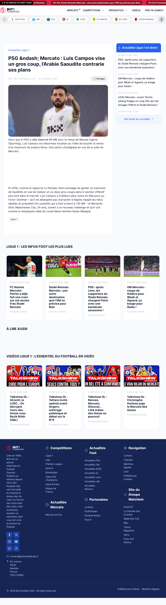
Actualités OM (92, 464)
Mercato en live (54, 514)
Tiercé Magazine (129, 529)
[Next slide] (161, 19)
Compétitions (91, 10)
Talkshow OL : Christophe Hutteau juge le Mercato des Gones (137, 403)
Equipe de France (51, 490)
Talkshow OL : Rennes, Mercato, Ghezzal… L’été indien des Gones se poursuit (97, 406)
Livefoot (89, 507)
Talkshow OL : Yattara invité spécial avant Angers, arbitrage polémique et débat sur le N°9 (58, 408)
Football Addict (93, 515)
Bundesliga (51, 472)
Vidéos (136, 10)
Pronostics (116, 10)
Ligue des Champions (51, 478)
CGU (126, 471)
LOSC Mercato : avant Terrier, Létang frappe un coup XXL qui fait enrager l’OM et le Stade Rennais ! (138, 101)
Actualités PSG (92, 460)
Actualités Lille (92, 481)
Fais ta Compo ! (154, 10)
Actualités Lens (93, 477)
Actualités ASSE (93, 468)
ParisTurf (128, 507)
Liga (48, 459)
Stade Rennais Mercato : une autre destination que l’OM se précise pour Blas (87, 2)
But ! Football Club (24, 79)
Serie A (49, 468)
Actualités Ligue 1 (19, 50)
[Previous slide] (4, 19)
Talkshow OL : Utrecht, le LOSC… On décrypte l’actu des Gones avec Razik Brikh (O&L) (19, 408)
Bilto (126, 523)
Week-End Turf (131, 518)
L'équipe (128, 459)
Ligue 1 (13, 219)
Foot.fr (88, 519)
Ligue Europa (52, 484)
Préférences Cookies (128, 589)
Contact (128, 455)
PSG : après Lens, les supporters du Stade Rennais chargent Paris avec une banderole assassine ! (137, 63)
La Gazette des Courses (132, 513)
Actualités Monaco (90, 487)
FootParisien (91, 511)
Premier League (54, 464)
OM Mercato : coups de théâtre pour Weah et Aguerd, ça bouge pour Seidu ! (136, 82)
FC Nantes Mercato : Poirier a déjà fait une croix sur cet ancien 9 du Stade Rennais (19, 297)
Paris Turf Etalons (129, 540)
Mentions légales (128, 466)
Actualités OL (92, 473)
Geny (126, 534)
